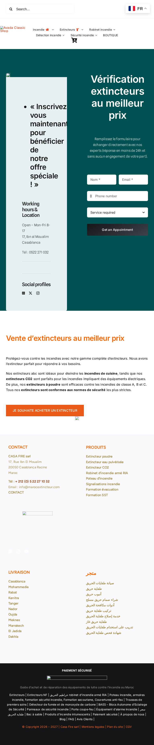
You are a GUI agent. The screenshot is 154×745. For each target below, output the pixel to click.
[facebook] (23, 293)
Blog (63, 719)
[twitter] (30, 293)
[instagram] (38, 293)
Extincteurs (17, 695)
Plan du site (115, 726)
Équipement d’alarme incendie (116, 709)
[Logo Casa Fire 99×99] (16, 28)
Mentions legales (93, 726)
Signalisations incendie (103, 484)
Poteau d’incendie (99, 478)
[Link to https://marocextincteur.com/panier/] (74, 40)
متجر (91, 573)
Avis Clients (84, 719)
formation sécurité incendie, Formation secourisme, (59, 699)
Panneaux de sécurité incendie (48, 709)
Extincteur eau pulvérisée (105, 462)
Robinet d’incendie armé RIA (107, 473)
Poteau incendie (120, 695)
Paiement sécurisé (105, 714)
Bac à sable (34, 714)
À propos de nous (132, 714)
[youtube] (26, 551)
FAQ (71, 719)
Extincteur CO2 (97, 467)
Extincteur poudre (99, 456)
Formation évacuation (102, 489)
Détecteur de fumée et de (46, 704)
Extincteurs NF (37, 695)
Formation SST (97, 495)
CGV (129, 726)
